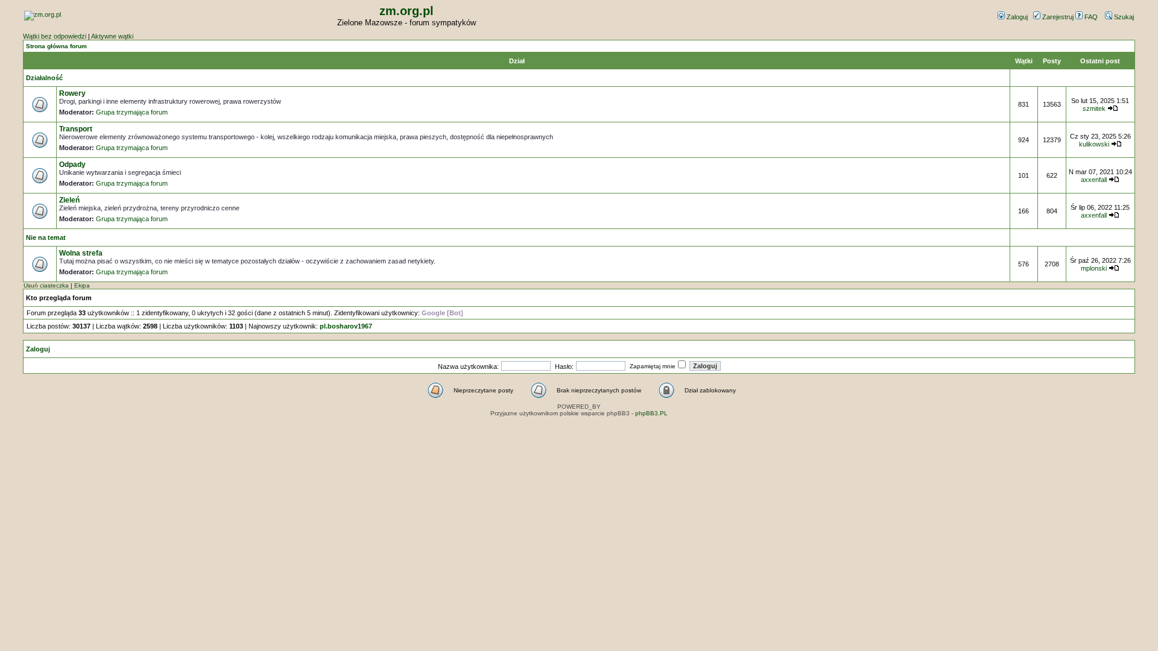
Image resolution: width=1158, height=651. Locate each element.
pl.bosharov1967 (346, 326)
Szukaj (1123, 16)
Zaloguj (1016, 16)
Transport (75, 129)
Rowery (72, 93)
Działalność (44, 77)
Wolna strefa (81, 253)
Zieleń (69, 200)
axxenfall (1094, 179)
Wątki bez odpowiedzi (54, 36)
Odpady (72, 164)
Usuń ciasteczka (46, 285)
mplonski (1094, 268)
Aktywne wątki (112, 36)
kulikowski (1094, 144)
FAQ (1090, 16)
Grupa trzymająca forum (132, 112)
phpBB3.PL (651, 413)
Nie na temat (46, 237)
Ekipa (82, 285)
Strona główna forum (56, 46)
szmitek (1094, 108)
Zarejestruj (1057, 16)
